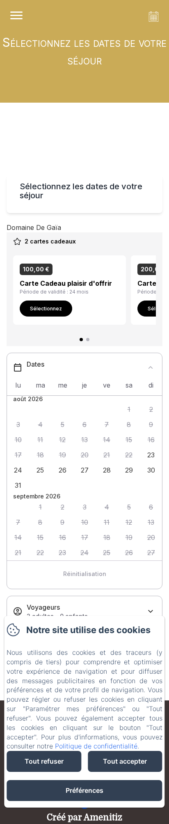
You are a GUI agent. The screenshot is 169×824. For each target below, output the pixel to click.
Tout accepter (125, 761)
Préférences (84, 790)
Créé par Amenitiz (84, 817)
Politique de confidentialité (96, 746)
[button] (129, 409)
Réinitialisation (84, 573)
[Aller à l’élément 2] (87, 339)
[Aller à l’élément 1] (81, 339)
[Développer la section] (150, 611)
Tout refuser (44, 761)
